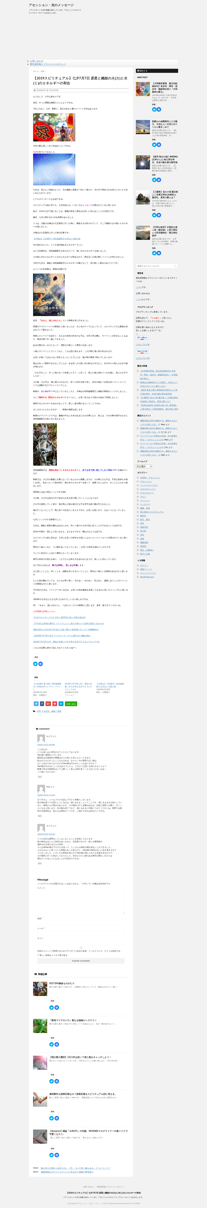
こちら (139, 287)
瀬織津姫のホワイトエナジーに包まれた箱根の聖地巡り (67, 1172)
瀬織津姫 (144, 542)
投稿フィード (146, 569)
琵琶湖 (143, 546)
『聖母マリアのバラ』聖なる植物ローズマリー (73, 1020)
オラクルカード (147, 493)
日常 (39, 711)
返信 (40, 776)
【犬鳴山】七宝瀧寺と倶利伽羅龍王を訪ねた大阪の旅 (56, 238)
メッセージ (145, 504)
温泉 (142, 538)
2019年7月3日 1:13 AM (46, 795)
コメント (41, 888)
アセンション (146, 481)
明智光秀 (144, 527)
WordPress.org (147, 577)
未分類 (143, 531)
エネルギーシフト (148, 489)
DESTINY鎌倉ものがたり (61, 983)
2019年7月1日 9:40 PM (46, 745)
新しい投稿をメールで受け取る (53, 955)
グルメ (143, 496)
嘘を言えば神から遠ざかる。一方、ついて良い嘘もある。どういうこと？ (76, 1168)
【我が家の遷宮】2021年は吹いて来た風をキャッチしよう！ (80, 1057)
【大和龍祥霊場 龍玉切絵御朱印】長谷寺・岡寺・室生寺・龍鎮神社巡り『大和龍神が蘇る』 (164, 87)
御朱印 (143, 516)
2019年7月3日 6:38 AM (46, 834)
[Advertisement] (103, 38)
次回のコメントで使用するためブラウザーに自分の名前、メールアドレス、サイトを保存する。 (79, 951)
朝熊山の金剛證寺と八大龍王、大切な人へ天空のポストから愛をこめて (164, 124)
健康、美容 (145, 508)
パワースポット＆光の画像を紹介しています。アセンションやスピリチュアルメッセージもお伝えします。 (103, 1197)
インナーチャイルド (149, 485)
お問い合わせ (36, 61)
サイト (40, 938)
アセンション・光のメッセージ (51, 5)
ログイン (144, 565)
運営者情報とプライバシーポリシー (48, 64)
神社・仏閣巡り (147, 550)
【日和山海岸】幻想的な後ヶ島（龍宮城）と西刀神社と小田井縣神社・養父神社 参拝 (164, 231)
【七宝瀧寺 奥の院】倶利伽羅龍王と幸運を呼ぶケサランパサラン (47, 686)
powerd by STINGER (131, 1203)
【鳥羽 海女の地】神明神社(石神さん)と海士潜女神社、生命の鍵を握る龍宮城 (165, 159)
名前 (40, 918)
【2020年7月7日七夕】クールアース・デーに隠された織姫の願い (62, 635)
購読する (143, 70)
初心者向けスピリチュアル (152, 512)
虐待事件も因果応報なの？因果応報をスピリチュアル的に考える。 (83, 1094)
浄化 (142, 535)
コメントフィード (148, 573)
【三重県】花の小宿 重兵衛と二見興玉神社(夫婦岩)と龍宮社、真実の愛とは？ (165, 194)
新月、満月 (145, 519)
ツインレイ (145, 500)
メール (40, 928)
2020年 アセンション (150, 477)
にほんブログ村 (143, 344)
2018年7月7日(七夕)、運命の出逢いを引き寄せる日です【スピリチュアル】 (66, 641)
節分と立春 (145, 554)
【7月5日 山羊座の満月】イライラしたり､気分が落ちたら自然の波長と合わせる (68, 623)
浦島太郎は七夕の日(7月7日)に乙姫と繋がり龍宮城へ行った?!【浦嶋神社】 (66, 629)
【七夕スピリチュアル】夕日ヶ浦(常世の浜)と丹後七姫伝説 (59, 617)
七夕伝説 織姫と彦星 (51, 711)
